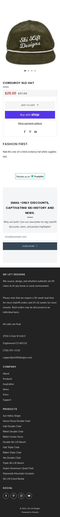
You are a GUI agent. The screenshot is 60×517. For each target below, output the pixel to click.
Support (7, 399)
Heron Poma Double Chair (16, 420)
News (6, 389)
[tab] (25, 70)
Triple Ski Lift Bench (13, 462)
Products (7, 378)
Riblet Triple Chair (12, 452)
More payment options (30, 123)
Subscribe (28, 246)
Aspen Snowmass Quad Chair (18, 468)
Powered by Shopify (30, 512)
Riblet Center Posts (13, 436)
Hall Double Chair (12, 426)
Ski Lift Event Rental (13, 478)
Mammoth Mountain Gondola (18, 473)
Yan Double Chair (12, 457)
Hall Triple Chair (11, 447)
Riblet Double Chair (13, 431)
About (6, 373)
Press (6, 394)
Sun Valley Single (12, 415)
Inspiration (8, 384)
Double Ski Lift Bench (14, 441)
